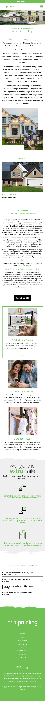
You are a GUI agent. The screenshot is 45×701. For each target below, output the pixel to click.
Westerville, (20, 676)
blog (22, 647)
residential (22, 640)
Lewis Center (36, 678)
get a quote (22, 298)
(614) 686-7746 (22, 2)
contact (22, 657)
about (22, 637)
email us (22, 654)
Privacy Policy (26, 687)
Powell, (39, 673)
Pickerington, (25, 681)
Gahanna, (19, 678)
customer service (22, 650)
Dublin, (5, 676)
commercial (22, 644)
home (22, 634)
